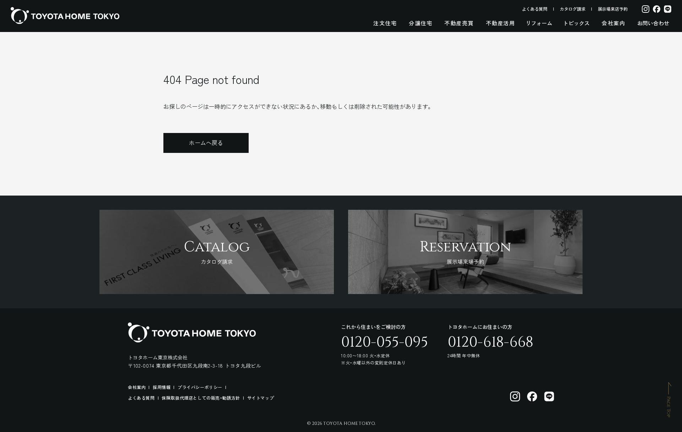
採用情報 (161, 387)
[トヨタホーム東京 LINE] (549, 396)
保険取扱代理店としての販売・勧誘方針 (201, 398)
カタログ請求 (572, 9)
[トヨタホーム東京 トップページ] (65, 15)
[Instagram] (645, 9)
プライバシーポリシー (200, 387)
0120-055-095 (384, 342)
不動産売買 (459, 23)
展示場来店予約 (613, 9)
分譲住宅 (420, 23)
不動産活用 (500, 23)
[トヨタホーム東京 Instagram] (515, 396)
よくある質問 (534, 9)
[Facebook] (656, 9)
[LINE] (667, 9)
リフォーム (539, 23)
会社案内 (613, 23)
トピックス (576, 23)
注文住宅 (385, 23)
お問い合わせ (653, 23)
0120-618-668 (490, 342)
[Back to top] (669, 399)
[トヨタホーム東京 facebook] (532, 396)
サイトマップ (260, 398)
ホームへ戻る (206, 142)
